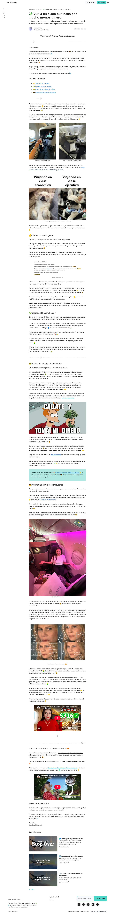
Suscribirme (101, 2)
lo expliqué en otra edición (47, 499)
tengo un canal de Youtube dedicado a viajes (62, 768)
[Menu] (108, 2)
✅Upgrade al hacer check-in (42, 86)
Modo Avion (32, 9)
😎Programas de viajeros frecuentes (44, 92)
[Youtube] (84, 904)
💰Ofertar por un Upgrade (41, 83)
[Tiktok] (88, 904)
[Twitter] (79, 904)
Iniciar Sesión (90, 2)
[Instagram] (98, 904)
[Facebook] (93, 904)
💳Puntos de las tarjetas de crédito (44, 89)
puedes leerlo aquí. (68, 398)
